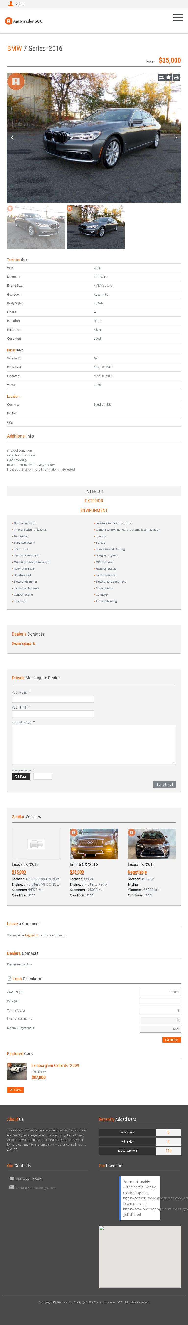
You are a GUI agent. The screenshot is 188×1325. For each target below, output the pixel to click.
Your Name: (21, 692)
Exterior (94, 500)
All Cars (15, 1090)
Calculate (171, 1040)
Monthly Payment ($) (21, 1028)
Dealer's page (21, 643)
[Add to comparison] (161, 77)
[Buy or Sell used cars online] (23, 21)
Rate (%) (12, 1001)
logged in (31, 935)
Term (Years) (16, 1010)
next (176, 138)
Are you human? (23, 770)
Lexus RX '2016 (141, 864)
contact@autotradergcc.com (36, 1188)
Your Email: (21, 707)
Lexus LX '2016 (25, 864)
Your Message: (23, 722)
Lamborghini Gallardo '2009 (55, 1065)
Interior (94, 491)
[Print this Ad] (176, 77)
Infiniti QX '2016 (84, 864)
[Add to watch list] (168, 77)
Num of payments (19, 1019)
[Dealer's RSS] (34, 643)
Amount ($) (14, 992)
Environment (94, 510)
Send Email (164, 784)
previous (12, 138)
